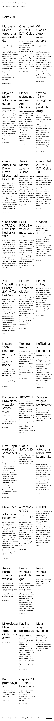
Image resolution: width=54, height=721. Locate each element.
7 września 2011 (40, 81)
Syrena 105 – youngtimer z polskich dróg (43, 102)
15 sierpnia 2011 (40, 151)
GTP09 (41, 507)
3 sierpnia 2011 (6, 212)
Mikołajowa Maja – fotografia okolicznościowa (10, 631)
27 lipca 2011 (22, 205)
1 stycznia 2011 (23, 704)
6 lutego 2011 (39, 493)
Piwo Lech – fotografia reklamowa (9, 512)
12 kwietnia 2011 (6, 386)
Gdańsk (41, 222)
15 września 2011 (23, 72)
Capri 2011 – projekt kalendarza (27, 683)
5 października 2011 (7, 83)
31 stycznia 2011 (6, 558)
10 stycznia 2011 (23, 669)
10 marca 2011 (39, 424)
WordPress (49, 718)
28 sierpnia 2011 (6, 142)
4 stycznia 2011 (6, 700)
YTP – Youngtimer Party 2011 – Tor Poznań (9, 288)
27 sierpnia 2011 (23, 144)
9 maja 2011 (22, 271)
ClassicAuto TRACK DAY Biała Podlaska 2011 (9, 229)
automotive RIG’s (26, 508)
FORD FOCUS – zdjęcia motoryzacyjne (26, 229)
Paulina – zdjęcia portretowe (27, 627)
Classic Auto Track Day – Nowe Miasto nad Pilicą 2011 (10, 170)
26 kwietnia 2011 (23, 328)
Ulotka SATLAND (26, 447)
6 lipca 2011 (39, 208)
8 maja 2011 (39, 260)
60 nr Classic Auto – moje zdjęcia (41, 33)
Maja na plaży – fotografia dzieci (9, 98)
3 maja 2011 (5, 333)
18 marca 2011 (22, 436)
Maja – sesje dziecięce (42, 627)
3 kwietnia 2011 (40, 387)
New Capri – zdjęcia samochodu (9, 451)
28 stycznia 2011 (6, 600)
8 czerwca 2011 (6, 271)
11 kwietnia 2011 (23, 378)
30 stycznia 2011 (23, 549)
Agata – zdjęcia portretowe (44, 401)
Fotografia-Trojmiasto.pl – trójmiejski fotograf (15, 3)
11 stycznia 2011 (40, 589)
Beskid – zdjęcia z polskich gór (25, 573)
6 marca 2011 (22, 467)
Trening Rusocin (24, 345)
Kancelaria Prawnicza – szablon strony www (9, 404)
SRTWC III (26, 397)
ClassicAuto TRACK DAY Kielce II (26, 32)
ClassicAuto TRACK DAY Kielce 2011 (43, 167)
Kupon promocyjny (9, 683)
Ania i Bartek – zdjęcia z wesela (8, 573)
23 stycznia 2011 (23, 613)
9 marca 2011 (5, 497)
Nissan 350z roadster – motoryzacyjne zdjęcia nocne (9, 354)
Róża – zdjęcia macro (41, 571)
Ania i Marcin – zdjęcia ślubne (25, 167)
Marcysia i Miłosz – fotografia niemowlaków (9, 33)
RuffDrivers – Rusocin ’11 (43, 347)
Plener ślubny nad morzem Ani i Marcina (26, 100)
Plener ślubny (40, 282)
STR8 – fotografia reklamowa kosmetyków (43, 453)
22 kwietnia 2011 (40, 315)
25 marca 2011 (5, 427)
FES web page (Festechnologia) (26, 286)
